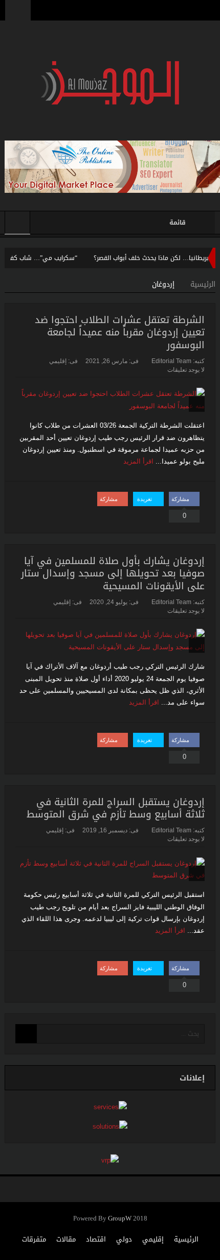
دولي (124, 1239)
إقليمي (58, 361)
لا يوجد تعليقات (186, 369)
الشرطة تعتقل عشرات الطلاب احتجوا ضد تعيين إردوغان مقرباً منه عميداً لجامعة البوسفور (120, 332)
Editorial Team (171, 361)
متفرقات (34, 1239)
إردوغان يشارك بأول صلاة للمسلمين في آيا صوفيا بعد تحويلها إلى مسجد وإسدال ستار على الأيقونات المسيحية (113, 573)
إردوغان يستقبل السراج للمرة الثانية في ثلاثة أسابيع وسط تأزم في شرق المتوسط (116, 808)
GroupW (119, 1218)
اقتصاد (96, 1239)
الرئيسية (186, 1239)
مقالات (66, 1239)
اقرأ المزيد (137, 461)
